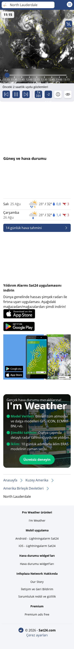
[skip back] (6, 94)
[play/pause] (16, 94)
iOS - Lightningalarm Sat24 (37, 546)
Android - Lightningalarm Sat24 (37, 538)
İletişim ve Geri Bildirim (37, 589)
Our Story (37, 582)
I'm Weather (37, 520)
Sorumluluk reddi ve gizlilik (37, 596)
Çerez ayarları (37, 635)
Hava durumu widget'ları (37, 564)
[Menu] (69, 4)
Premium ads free (37, 614)
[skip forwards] (26, 94)
